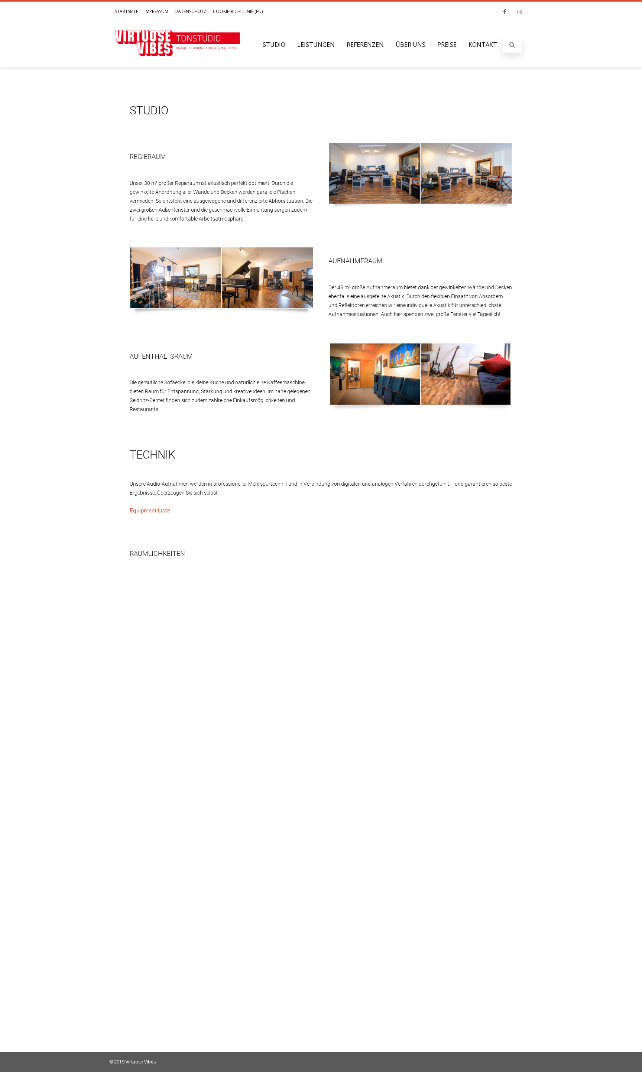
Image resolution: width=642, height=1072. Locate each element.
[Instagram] (519, 11)
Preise (447, 44)
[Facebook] (504, 11)
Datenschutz (191, 11)
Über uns (410, 44)
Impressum (156, 11)
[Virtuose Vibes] (177, 62)
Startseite (126, 11)
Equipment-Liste (150, 510)
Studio (274, 44)
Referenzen (365, 44)
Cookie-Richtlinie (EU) (238, 11)
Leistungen (316, 44)
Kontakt (482, 44)
